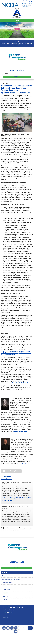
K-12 (3, 586)
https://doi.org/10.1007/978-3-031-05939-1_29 (14, 383)
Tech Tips (4, 599)
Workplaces (5, 593)
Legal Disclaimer (13, 607)
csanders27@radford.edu (20, 431)
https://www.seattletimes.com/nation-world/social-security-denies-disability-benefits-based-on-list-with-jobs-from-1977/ (16, 498)
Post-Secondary (6, 589)
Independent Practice (7, 582)
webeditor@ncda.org (8, 612)
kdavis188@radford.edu (22, 463)
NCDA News (5, 596)
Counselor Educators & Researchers (11, 579)
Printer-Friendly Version (13, 471)
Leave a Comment (6, 479)
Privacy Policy (21, 607)
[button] (2, 34)
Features (4, 576)
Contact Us (5, 607)
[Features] (17, 30)
